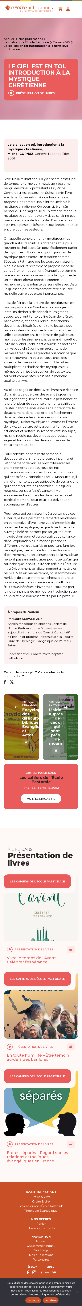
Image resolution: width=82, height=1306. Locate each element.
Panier (41, 1223)
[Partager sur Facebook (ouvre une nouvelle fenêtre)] (5, 682)
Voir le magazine (41, 799)
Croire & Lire (41, 1201)
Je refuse (51, 1300)
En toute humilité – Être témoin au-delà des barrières (38, 1057)
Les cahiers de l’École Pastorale (26, 42)
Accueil (9, 39)
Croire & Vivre (41, 1197)
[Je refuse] (77, 1292)
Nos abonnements (41, 1228)
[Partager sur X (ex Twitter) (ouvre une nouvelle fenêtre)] (12, 682)
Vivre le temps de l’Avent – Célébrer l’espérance (33, 960)
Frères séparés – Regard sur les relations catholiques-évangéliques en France (37, 1156)
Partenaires (41, 1259)
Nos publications (30, 39)
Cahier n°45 (61, 42)
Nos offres (41, 1219)
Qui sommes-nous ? (41, 1246)
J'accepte (33, 1300)
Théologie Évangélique (41, 1210)
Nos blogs (41, 1250)
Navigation (41, 1236)
